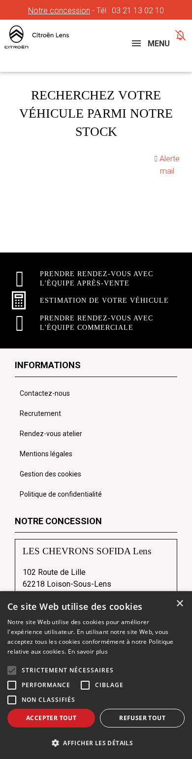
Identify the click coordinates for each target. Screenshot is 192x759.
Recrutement (40, 413)
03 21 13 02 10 (138, 10)
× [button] (179, 603)
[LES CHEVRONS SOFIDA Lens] (48, 37)
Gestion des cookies (50, 474)
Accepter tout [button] (51, 718)
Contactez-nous (45, 393)
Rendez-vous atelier (51, 434)
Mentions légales (46, 454)
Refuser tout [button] (142, 718)
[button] (12, 670)
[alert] (96, 675)
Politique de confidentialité (61, 494)
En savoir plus (88, 651)
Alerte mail (169, 165)
